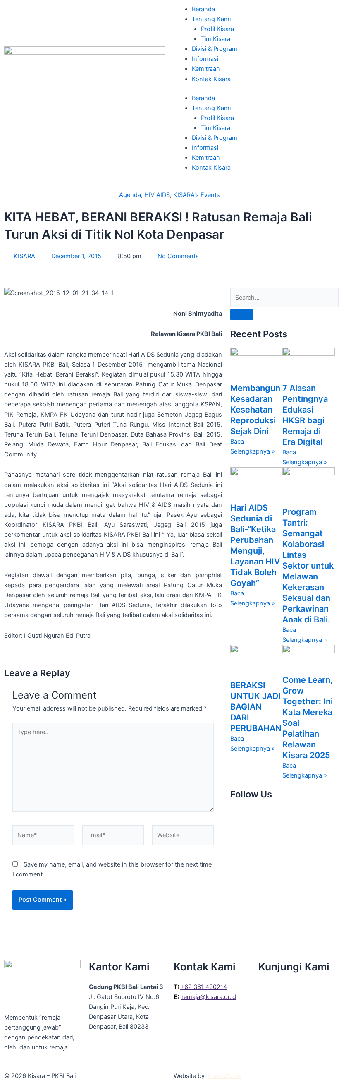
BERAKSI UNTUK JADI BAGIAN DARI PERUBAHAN (256, 706)
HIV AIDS (157, 195)
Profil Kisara (217, 29)
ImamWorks (224, 1076)
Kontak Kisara (211, 79)
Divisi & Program (214, 49)
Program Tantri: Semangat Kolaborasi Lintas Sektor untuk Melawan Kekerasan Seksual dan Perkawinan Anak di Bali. (308, 565)
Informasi (205, 58)
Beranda (203, 9)
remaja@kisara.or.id (208, 997)
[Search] (241, 314)
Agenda (130, 195)
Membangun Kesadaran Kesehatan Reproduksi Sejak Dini (255, 409)
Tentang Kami (211, 19)
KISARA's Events (196, 195)
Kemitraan (206, 68)
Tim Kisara (215, 39)
